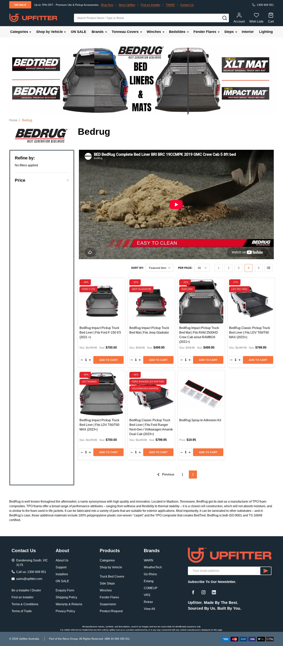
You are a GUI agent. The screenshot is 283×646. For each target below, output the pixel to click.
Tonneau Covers (125, 32)
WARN (148, 560)
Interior (248, 32)
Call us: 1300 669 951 (31, 572)
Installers (62, 574)
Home (13, 120)
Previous (167, 474)
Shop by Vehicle (49, 32)
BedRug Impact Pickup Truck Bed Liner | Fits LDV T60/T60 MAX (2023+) (99, 425)
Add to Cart (108, 359)
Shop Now (107, 4)
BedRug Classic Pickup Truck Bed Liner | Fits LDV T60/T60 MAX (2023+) (249, 332)
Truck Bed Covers (112, 576)
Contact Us (187, 4)
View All (149, 608)
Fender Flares (204, 32)
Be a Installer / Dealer (26, 590)
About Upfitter (127, 4)
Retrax (148, 602)
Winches (154, 32)
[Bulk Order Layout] (269, 268)
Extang (148, 581)
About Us (62, 560)
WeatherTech (153, 567)
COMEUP (150, 588)
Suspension (108, 604)
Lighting (266, 32)
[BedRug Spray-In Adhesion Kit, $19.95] (201, 394)
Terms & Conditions (25, 604)
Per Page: (185, 267)
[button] (42, 180)
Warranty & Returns (69, 604)
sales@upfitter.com (29, 578)
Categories (19, 32)
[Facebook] (193, 592)
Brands (98, 32)
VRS (147, 595)
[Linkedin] (214, 592)
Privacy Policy (65, 611)
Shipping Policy (66, 597)
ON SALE (78, 32)
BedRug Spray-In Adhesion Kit (200, 420)
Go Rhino (150, 574)
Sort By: (137, 267)
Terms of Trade (22, 611)
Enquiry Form (65, 590)
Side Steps (107, 583)
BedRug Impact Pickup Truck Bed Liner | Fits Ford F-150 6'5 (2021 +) (100, 332)
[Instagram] (203, 592)
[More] (30, 32)
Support (61, 567)
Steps (229, 32)
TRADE (170, 4)
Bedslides (177, 32)
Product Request (111, 611)
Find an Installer (150, 4)
